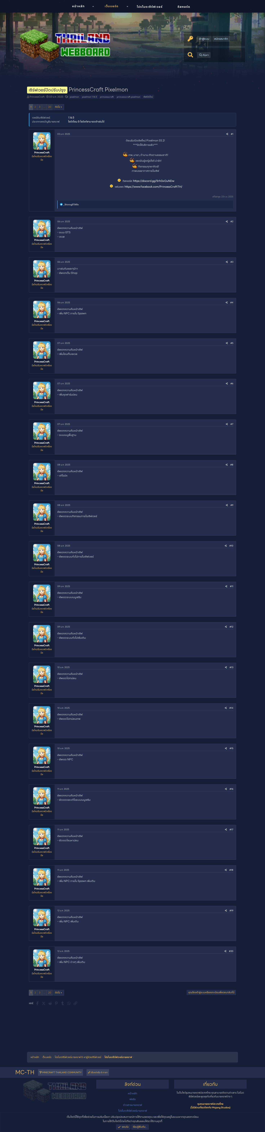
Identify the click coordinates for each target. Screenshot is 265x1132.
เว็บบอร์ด (111, 6)
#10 (231, 545)
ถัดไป (57, 107)
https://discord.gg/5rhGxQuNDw (153, 181)
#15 (231, 748)
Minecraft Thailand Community (61, 1072)
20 (49, 107)
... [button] (44, 107)
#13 (231, 667)
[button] (93, 6)
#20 (231, 951)
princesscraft (107, 97)
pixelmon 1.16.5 (89, 97)
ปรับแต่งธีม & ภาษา (99, 1072)
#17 (231, 829)
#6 (231, 383)
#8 (231, 464)
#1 (232, 134)
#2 (231, 221)
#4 (231, 302)
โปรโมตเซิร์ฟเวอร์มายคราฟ (132, 1111)
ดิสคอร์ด (184, 7)
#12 (231, 626)
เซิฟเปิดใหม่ (148, 97)
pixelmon (74, 97)
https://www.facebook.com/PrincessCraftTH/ (153, 187)
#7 (231, 424)
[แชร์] (227, 134)
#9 (231, 505)
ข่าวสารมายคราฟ (132, 1105)
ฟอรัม (132, 1099)
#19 (231, 910)
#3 (231, 262)
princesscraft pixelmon (128, 97)
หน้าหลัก (78, 6)
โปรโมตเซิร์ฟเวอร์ (150, 7)
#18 (231, 870)
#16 (231, 789)
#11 (231, 586)
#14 (231, 708)
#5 (231, 343)
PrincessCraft (37, 97)
